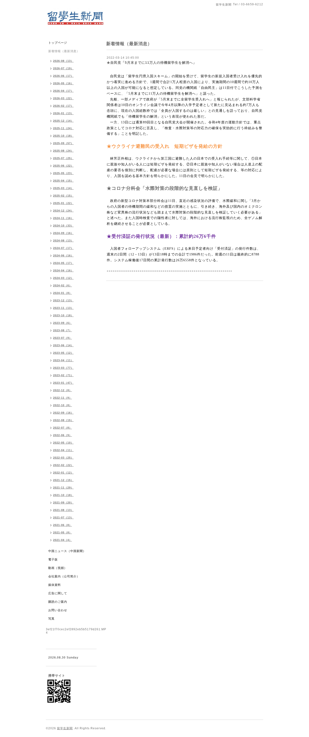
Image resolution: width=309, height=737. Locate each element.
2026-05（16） (63, 83)
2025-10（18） (63, 135)
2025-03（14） (63, 188)
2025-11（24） (63, 128)
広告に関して (57, 593)
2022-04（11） (63, 450)
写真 (51, 618)
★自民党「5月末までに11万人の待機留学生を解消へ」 (152, 62)
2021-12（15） (63, 480)
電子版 (53, 559)
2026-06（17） (63, 75)
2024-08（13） (63, 240)
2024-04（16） (63, 270)
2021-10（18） (63, 495)
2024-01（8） (62, 292)
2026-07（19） (63, 68)
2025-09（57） (63, 143)
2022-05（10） (63, 442)
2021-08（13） (63, 510)
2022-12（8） (62, 390)
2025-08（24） (63, 150)
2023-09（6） (62, 322)
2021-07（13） (63, 517)
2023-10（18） (63, 315)
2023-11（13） (63, 307)
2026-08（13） (63, 60)
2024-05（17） (63, 263)
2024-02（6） (62, 285)
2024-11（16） (63, 218)
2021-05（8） (62, 532)
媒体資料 (54, 585)
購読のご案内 (57, 601)
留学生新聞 (65, 728)
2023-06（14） (63, 345)
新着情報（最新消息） (64, 51)
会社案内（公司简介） (64, 576)
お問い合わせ (57, 610)
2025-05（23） (63, 173)
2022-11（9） (62, 397)
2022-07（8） (62, 427)
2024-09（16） (63, 233)
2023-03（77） (63, 367)
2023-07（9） (62, 337)
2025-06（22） (63, 165)
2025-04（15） (63, 180)
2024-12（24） (63, 210)
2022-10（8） (62, 405)
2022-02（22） (63, 465)
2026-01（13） (63, 113)
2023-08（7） (62, 330)
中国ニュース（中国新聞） (67, 551)
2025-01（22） (63, 203)
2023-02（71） (63, 375)
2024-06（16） (63, 255)
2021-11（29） (63, 487)
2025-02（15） (63, 195)
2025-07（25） (63, 158)
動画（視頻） (57, 568)
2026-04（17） (63, 90)
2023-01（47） (63, 382)
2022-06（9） (62, 435)
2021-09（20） (63, 502)
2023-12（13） (63, 300)
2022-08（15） (63, 420)
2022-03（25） (63, 457)
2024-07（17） (63, 248)
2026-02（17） (63, 105)
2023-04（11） (63, 360)
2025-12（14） (63, 120)
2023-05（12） (63, 352)
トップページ (57, 42)
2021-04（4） (62, 540)
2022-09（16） (63, 412)
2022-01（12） (63, 472)
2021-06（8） (62, 525)
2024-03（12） (63, 277)
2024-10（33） (63, 225)
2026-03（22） (63, 98)
